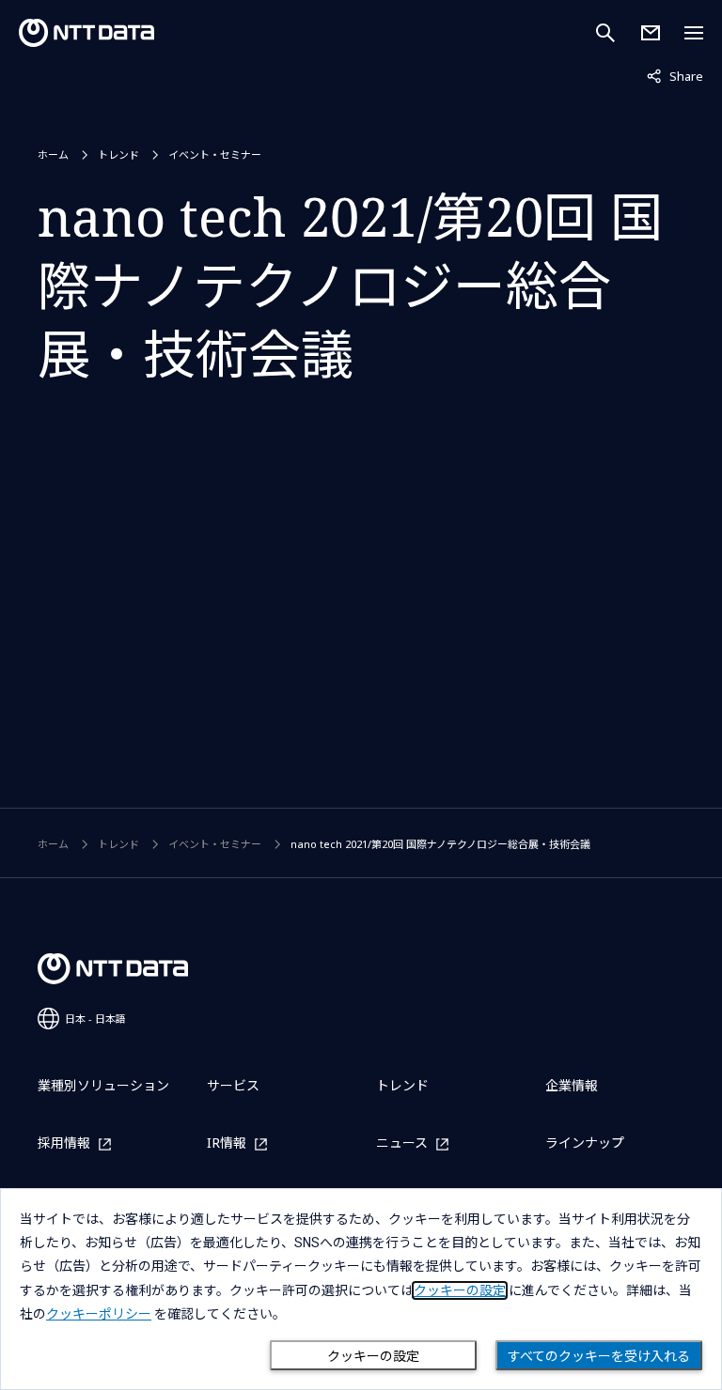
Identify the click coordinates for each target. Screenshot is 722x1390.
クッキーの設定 (373, 1356)
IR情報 (226, 1143)
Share (675, 76)
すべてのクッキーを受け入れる (599, 1356)
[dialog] (361, 1289)
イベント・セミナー (214, 154)
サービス (233, 1085)
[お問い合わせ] (650, 33)
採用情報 (64, 1143)
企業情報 (571, 1085)
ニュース (402, 1143)
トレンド (118, 154)
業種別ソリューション (103, 1085)
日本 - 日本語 (95, 1019)
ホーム (53, 154)
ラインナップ (584, 1142)
